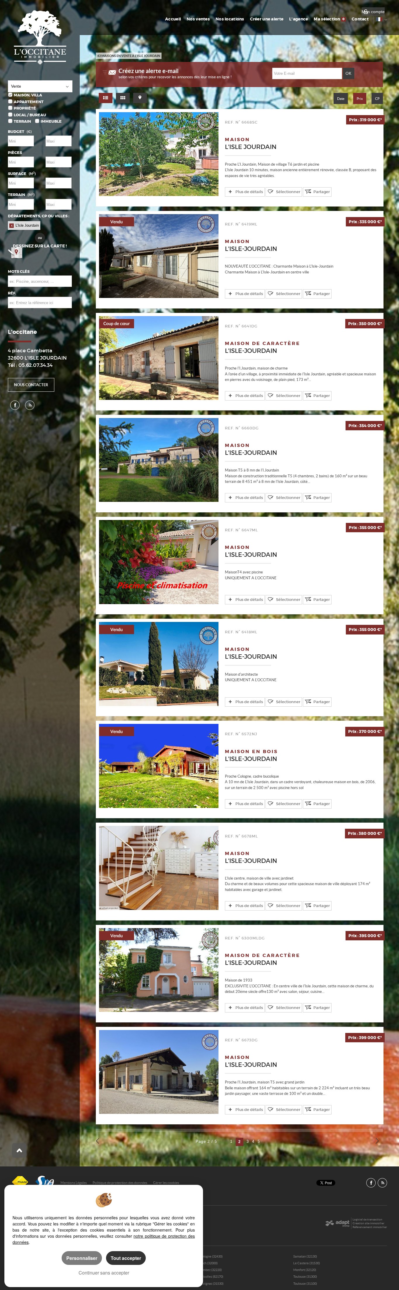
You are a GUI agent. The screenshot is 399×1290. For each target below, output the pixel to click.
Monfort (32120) (304, 1270)
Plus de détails (249, 191)
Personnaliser (81, 1258)
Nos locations (230, 19)
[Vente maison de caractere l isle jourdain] (158, 358)
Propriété (25, 108)
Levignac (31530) (211, 1283)
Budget (16, 131)
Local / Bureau (30, 114)
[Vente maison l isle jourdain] (158, 154)
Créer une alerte (267, 19)
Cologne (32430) (211, 1256)
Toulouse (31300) (305, 1276)
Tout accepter (126, 1258)
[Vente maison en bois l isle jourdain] (158, 766)
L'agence (298, 19)
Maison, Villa (28, 95)
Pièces (15, 152)
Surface (22, 173)
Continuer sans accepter (104, 1272)
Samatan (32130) (305, 1256)
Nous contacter (31, 385)
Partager (321, 191)
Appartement (29, 101)
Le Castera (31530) (306, 1263)
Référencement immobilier (370, 1227)
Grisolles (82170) (211, 1276)
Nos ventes (198, 19)
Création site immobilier (368, 1223)
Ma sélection (329, 19)
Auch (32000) (209, 1263)
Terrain (22, 121)
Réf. (12, 293)
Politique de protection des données (120, 1183)
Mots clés (19, 271)
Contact (360, 19)
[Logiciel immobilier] (337, 1223)
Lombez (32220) (211, 1270)
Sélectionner (288, 191)
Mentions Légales (73, 1183)
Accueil (173, 19)
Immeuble (51, 121)
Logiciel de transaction (367, 1219)
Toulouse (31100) (305, 1283)
